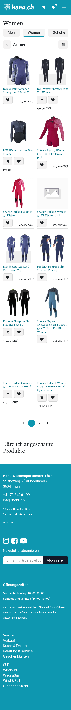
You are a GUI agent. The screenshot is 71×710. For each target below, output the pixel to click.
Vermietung (12, 635)
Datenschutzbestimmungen (18, 514)
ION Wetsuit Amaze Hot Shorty (18, 152)
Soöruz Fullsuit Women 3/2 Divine (17, 213)
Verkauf (9, 640)
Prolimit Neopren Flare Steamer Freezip (17, 323)
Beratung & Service (18, 651)
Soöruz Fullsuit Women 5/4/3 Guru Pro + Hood (17, 384)
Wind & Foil (11, 681)
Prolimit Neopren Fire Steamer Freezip (50, 268)
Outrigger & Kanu (16, 686)
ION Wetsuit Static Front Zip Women (52, 90)
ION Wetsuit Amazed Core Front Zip (16, 268)
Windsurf (10, 670)
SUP (6, 665)
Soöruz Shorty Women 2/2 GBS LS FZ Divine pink (51, 153)
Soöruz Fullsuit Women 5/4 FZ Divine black (51, 213)
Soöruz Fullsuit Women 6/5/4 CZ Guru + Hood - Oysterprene (52, 386)
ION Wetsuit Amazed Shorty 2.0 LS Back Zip (17, 90)
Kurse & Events (15, 646)
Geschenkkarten (16, 656)
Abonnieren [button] (56, 560)
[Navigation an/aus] (64, 7)
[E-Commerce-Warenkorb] (43, 7)
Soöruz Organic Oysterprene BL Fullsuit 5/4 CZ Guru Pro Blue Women (52, 326)
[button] (8, 100)
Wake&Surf (12, 675)
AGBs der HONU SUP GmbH (17, 509)
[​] (6, 542)
